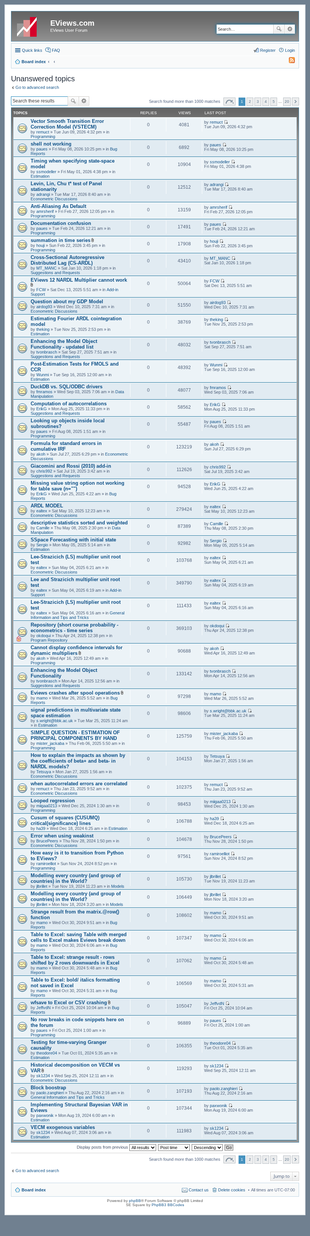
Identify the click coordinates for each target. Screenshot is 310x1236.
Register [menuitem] (268, 50)
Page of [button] (229, 101)
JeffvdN (43, 1007)
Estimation (40, 176)
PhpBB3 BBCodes (168, 1205)
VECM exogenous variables (63, 1127)
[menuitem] (288, 61)
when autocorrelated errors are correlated (79, 783)
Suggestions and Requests (55, 272)
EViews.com (72, 23)
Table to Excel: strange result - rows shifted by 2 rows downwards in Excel (75, 960)
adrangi (43, 194)
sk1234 (43, 1075)
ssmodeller (46, 171)
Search (279, 29)
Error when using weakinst (62, 836)
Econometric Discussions (54, 199)
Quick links (32, 50)
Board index (34, 1190)
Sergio (42, 545)
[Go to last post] (226, 122)
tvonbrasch (46, 352)
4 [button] (266, 101)
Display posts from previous (103, 1147)
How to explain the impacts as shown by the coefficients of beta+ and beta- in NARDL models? (78, 760)
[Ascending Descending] (207, 1147)
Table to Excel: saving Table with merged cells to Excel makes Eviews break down (79, 937)
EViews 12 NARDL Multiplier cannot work (79, 280)
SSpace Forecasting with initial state (73, 540)
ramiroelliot (46, 863)
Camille (43, 528)
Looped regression (53, 800)
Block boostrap (48, 1087)
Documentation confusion (61, 223)
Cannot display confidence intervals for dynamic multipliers (76, 650)
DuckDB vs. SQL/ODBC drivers (66, 386)
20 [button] (287, 101)
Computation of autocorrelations (69, 403)
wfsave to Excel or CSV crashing (69, 1002)
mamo (42, 698)
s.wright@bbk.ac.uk (54, 720)
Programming (43, 136)
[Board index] (31, 25)
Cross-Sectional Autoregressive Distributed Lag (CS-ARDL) (67, 260)
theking (43, 329)
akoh (40, 454)
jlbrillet (41, 886)
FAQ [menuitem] (56, 50)
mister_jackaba (50, 743)
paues (42, 149)
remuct (42, 132)
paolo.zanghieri (50, 1092)
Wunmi (42, 374)
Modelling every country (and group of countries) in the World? (76, 878)
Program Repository (49, 640)
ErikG (41, 408)
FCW (41, 289)
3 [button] (258, 101)
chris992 (44, 471)
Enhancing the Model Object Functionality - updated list (64, 344)
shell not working (51, 144)
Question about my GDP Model (67, 301)
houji (40, 245)
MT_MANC (46, 268)
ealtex (41, 511)
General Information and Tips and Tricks (77, 615)
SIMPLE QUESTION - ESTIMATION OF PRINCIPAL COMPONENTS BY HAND (75, 735)
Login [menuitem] (290, 50)
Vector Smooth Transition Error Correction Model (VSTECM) (67, 124)
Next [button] (295, 101)
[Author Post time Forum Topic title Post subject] (174, 1147)
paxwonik (45, 1115)
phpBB (135, 1201)
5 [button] (274, 101)
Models (117, 886)
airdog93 (44, 306)
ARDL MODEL (47, 506)
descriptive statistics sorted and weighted (79, 523)
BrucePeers (47, 841)
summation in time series (60, 240)
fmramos (44, 391)
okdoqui (43, 635)
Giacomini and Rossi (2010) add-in (71, 466)
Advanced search (290, 29)
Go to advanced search (37, 87)
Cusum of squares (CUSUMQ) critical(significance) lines (65, 820)
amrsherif (45, 211)
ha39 (40, 828)
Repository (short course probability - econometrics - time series (74, 627)
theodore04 (46, 1053)
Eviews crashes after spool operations (75, 693)
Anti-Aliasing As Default (58, 206)
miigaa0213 (46, 805)
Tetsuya (43, 771)
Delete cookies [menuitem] (231, 1190)
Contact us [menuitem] (199, 1190)
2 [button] (250, 101)
